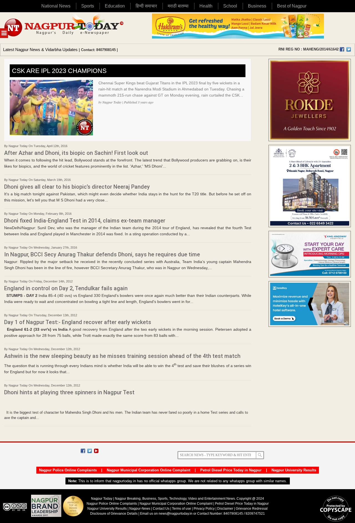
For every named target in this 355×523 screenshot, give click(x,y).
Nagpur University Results (294, 470)
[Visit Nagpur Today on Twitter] (348, 49)
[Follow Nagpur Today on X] (89, 451)
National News (55, 6)
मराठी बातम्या (178, 6)
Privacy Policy (204, 509)
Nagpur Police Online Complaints (68, 470)
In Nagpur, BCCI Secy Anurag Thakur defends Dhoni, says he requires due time (102, 254)
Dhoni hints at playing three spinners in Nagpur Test (69, 392)
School (230, 6)
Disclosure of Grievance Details (114, 514)
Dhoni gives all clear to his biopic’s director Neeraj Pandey (77, 186)
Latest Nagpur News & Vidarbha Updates (40, 49)
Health (205, 6)
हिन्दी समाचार (146, 6)
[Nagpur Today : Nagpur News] (64, 28)
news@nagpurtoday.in (175, 514)
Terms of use (181, 509)
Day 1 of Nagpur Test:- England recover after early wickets (77, 322)
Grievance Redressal (252, 509)
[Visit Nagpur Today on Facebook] (342, 49)
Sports (87, 6)
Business (257, 6)
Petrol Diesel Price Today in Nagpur (231, 470)
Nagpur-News (139, 509)
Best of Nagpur (291, 6)
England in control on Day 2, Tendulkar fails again (66, 288)
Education (115, 6)
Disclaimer (225, 509)
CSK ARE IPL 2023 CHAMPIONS (59, 70)
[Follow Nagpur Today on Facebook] (83, 451)
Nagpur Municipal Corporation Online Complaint (148, 470)
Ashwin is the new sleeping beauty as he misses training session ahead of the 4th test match (122, 356)
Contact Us (161, 509)
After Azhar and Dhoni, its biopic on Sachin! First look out (76, 153)
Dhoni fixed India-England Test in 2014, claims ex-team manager (84, 220)
